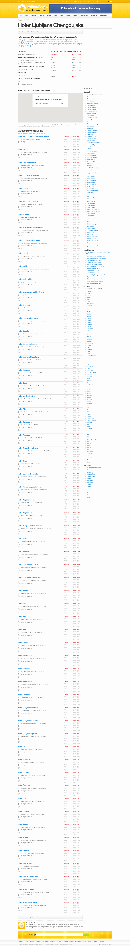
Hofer (88, 358)
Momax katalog (91, 184)
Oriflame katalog (91, 199)
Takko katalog (91, 232)
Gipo (88, 351)
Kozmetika (103, 15)
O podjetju (20, 941)
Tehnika (68, 15)
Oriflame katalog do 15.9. (94, 262)
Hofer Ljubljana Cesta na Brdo (29, 578)
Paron (88, 414)
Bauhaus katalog (91, 107)
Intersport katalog (92, 157)
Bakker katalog (91, 105)
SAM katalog (90, 222)
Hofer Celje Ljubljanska (27, 279)
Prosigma (89, 422)
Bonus (89, 318)
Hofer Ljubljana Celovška (28, 708)
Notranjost (90, 482)
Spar (88, 430)
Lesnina (89, 387)
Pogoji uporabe (40, 941)
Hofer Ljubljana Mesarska (28, 565)
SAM (88, 426)
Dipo (88, 330)
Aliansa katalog (91, 97)
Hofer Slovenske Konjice (27, 902)
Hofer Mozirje (23, 837)
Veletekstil (90, 453)
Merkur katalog (91, 182)
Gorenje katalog (91, 138)
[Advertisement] (98, 58)
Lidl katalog (90, 174)
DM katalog (90, 128)
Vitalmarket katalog (92, 245)
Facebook (101, 941)
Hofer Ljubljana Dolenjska (28, 474)
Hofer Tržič (22, 409)
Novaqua (89, 403)
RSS (91, 941)
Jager (88, 378)
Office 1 (89, 408)
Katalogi (65, 1)
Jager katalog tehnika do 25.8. (95, 279)
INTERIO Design (91, 372)
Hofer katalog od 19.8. (93, 272)
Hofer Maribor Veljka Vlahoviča (30, 487)
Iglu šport (89, 362)
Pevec (89, 416)
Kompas (89, 165)
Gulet (88, 353)
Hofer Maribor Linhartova (27, 344)
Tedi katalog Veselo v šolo (94, 264)
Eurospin (89, 341)
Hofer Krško (22, 539)
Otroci (75, 15)
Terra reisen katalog (92, 236)
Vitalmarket (90, 456)
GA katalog (90, 134)
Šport (61, 15)
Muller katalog (91, 186)
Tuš (88, 449)
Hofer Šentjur (23, 824)
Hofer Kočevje (23, 772)
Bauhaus (89, 305)
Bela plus (89, 310)
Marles (89, 393)
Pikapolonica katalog (92, 209)
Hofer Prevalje (23, 850)
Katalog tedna (91, 476)
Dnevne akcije (75, 1)
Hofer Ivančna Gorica (26, 396)
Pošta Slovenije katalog (93, 211)
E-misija (89, 339)
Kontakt (56, 941)
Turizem (89, 497)
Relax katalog (91, 213)
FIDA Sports (90, 343)
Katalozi (111, 1)
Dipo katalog (90, 126)
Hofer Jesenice (24, 759)
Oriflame (89, 412)
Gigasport (89, 349)
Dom (55, 15)
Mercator (89, 399)
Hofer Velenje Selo (25, 863)
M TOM (89, 389)
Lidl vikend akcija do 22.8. (94, 283)
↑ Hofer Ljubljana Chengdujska (105, 944)
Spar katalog (90, 226)
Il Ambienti (90, 366)
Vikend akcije (86, 1)
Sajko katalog (91, 217)
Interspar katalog (91, 155)
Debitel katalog (91, 122)
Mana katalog (91, 176)
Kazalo (61, 941)
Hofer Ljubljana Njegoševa (28, 357)
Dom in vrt (90, 472)
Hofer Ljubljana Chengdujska (50, 25)
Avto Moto (94, 15)
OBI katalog (90, 197)
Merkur (89, 401)
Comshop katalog (92, 117)
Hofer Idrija (22, 617)
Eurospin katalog (91, 132)
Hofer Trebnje (23, 253)
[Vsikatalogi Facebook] (80, 12)
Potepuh (89, 493)
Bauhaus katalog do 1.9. (93, 268)
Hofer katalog (90, 147)
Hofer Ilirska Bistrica (25, 682)
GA (88, 347)
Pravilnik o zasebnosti (29, 941)
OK (62, 103)
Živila (26, 15)
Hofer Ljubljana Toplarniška (28, 734)
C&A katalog (90, 115)
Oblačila (41, 15)
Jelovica (89, 380)
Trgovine (95, 1)
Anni (88, 299)
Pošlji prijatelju (85, 941)
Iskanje (32, 934)
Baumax (89, 308)
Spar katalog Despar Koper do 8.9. (96, 258)
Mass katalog (91, 178)
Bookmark (78, 941)
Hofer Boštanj (23, 214)
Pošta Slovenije (91, 420)
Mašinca (89, 395)
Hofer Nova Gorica (25, 656)
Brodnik (89, 320)
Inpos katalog (91, 153)
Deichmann (90, 328)
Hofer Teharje (23, 188)
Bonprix (89, 316)
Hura (88, 360)
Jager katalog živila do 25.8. (95, 277)
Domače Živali (84, 15)
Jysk (88, 383)
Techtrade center (91, 439)
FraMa (89, 345)
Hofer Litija (22, 798)
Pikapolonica (90, 418)
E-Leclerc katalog (92, 130)
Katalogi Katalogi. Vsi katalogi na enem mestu (33, 8)
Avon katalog (90, 101)
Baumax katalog (91, 109)
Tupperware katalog (92, 240)
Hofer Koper (22, 643)
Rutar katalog (90, 215)
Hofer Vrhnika (23, 591)
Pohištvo (33, 15)
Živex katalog (91, 247)
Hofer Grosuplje (24, 305)
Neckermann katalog (92, 190)
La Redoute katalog (92, 167)
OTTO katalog (91, 201)
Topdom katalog (91, 238)
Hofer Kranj (22, 461)
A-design (89, 291)
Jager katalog (91, 159)
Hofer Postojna (24, 435)
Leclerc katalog (91, 170)
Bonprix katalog (91, 113)
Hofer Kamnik (23, 331)
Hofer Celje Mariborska (27, 162)
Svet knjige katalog (92, 230)
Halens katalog (91, 140)
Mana (88, 391)
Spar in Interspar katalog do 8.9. (96, 256)
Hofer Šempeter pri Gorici (28, 448)
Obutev (49, 15)
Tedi (88, 441)
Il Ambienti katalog (92, 151)
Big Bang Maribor (92, 314)
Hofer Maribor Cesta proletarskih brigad (33, 136)
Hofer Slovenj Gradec (26, 889)
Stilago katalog (91, 228)
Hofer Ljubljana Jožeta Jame (29, 240)
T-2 (88, 435)
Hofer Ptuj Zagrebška (26, 500)
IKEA (88, 364)
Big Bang (89, 312)
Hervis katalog (91, 145)
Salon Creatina (91, 220)
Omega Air (90, 410)
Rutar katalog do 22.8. (93, 270)
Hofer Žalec (22, 383)
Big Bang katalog (92, 111)
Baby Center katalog (92, 103)
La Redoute (90, 385)
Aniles (89, 297)
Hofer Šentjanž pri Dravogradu (30, 526)
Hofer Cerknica (24, 695)
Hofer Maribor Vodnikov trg (28, 201)
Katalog (66, 941)
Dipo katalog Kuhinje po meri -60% (96, 275)
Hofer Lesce (22, 746)
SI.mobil (89, 428)
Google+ (95, 941)
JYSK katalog (91, 161)
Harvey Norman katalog (93, 142)
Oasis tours (90, 195)
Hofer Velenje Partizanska (28, 876)
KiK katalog (90, 163)
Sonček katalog (91, 224)
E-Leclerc (89, 337)
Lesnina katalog (91, 172)
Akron (88, 293)
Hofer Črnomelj (24, 785)
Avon (88, 301)
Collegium (90, 322)
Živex (88, 460)
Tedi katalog (90, 234)
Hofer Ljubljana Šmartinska (28, 175)
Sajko (88, 424)
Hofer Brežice (23, 266)
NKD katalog (90, 192)
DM (88, 333)
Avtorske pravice (49, 941)
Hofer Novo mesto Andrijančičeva (31, 292)
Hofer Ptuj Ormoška (25, 513)
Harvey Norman (91, 355)
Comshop (89, 324)
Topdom (89, 447)
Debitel (89, 326)
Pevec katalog (91, 207)
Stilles (89, 433)
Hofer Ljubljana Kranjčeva (28, 318)
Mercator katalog (91, 180)
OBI (88, 405)
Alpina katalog (91, 99)
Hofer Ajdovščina (24, 669)
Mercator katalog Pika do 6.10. (95, 266)
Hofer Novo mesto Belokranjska (30, 227)
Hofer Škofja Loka (25, 422)
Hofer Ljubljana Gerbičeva (28, 721)
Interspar (89, 374)
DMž (88, 335)
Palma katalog (91, 203)
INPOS (89, 368)
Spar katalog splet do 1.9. (94, 260)
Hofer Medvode (24, 370)
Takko (88, 437)
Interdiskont (90, 370)
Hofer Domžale (24, 552)
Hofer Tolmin (23, 149)
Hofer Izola (22, 630)
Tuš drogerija (90, 451)
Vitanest (89, 458)
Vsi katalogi (72, 941)
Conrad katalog (91, 120)
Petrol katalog (91, 205)
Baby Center (90, 303)
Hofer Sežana (23, 604)
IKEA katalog (90, 149)
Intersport (89, 376)
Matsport (89, 397)
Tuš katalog (90, 243)
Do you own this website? (42, 103)
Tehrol (88, 445)
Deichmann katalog (92, 124)
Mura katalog (90, 188)
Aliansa (89, 295)
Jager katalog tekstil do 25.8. (95, 281)
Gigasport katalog (92, 136)
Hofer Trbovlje (23, 811)
